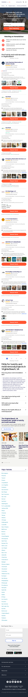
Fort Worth (4, 599)
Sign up (14, 640)
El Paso (3, 597)
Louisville (4, 524)
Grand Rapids (5, 536)
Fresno (3, 480)
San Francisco (5, 494)
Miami (3, 510)
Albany (3, 550)
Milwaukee (4, 620)
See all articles (7, 429)
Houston (4, 601)
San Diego (4, 492)
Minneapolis (5, 538)
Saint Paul (4, 541)
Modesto (4, 487)
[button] (4, 83)
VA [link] (6, 5)
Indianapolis (5, 522)
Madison (4, 618)
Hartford (4, 501)
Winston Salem (6, 564)
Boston (3, 531)
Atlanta (3, 517)
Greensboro (5, 559)
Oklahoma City (5, 573)
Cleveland (4, 569)
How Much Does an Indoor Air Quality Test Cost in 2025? (8, 447)
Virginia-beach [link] (11, 5)
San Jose (4, 496)
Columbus (4, 571)
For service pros (6, 666)
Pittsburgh (4, 583)
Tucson (3, 478)
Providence (5, 585)
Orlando (4, 513)
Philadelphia (5, 580)
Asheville (4, 555)
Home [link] (3, 5)
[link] (14, 66)
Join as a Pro (19, 2)
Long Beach (5, 482)
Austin (3, 592)
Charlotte (4, 557)
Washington (5, 503)
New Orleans (5, 527)
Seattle (3, 615)
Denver (3, 499)
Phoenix (4, 475)
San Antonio (5, 604)
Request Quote (14, 88)
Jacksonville (5, 508)
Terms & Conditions (22, 689)
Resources (4, 670)
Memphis (4, 587)
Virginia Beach (5, 613)
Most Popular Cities (6, 626)
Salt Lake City (5, 606)
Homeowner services (7, 662)
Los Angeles (5, 485)
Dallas (3, 594)
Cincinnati (4, 566)
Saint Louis (4, 545)
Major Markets (7, 470)
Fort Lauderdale (6, 506)
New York (4, 552)
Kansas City (5, 543)
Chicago (4, 520)
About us (4, 675)
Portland (4, 576)
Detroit (3, 534)
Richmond (4, 611)
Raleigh (4, 562)
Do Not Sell (15, 687)
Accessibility (20, 687)
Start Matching (14, 28)
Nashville (4, 590)
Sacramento (5, 489)
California (10, 687)
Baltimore (4, 529)
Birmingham (5, 473)
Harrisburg (4, 578)
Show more (24, 110)
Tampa (3, 515)
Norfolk (3, 608)
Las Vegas (4, 548)
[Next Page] (25, 358)
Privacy (6, 687)
